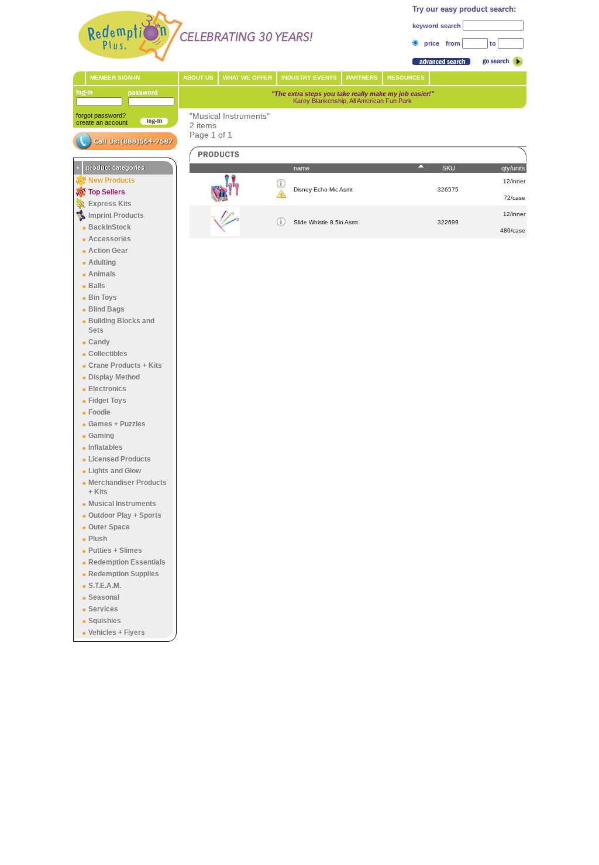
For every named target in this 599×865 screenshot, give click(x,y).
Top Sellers (106, 192)
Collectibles (108, 354)
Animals (102, 274)
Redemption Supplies (123, 574)
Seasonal (103, 597)
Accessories (109, 239)
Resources (406, 77)
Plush (97, 539)
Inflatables (105, 447)
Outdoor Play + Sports (124, 515)
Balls (96, 286)
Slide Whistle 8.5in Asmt (326, 222)
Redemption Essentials (127, 562)
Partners (362, 77)
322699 (448, 222)
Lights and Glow (114, 471)
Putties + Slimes (115, 550)
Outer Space (109, 527)
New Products (111, 180)
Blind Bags (106, 309)
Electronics (107, 389)
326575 (448, 189)
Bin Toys (102, 297)
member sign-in (115, 77)
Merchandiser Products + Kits (127, 487)
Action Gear (108, 251)
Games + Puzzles (117, 424)
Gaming (101, 436)
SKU (448, 168)
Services (103, 609)
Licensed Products (119, 459)
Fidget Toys (107, 400)
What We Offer (247, 77)
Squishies (104, 621)
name (301, 168)
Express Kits (110, 204)
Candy (99, 342)
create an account (102, 122)
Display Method (114, 377)
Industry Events (309, 77)
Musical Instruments (122, 504)
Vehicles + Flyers (116, 632)
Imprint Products (116, 215)
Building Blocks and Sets (121, 325)
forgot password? (101, 115)
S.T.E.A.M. (104, 586)
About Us (198, 77)
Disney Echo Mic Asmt (323, 189)
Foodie (99, 412)
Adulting (102, 262)
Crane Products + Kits (125, 365)
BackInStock (109, 227)
